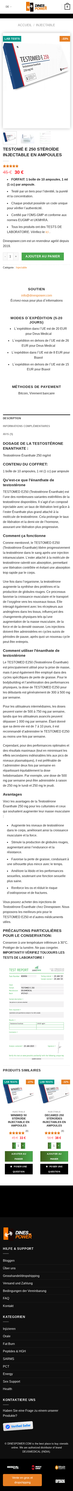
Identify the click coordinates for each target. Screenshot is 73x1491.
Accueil (25, 25)
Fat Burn (9, 1343)
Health (7, 1389)
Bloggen (9, 1260)
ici (47, 232)
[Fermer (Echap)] (4, 1189)
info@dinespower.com (36, 295)
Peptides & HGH (14, 1351)
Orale (7, 1336)
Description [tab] (12, 418)
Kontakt (8, 1306)
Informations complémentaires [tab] (26, 426)
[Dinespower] (36, 7)
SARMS (8, 1359)
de (7, 6)
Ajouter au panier (43, 256)
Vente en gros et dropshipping (22, 1480)
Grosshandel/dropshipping (21, 1275)
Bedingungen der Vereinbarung (24, 1291)
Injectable (45, 25)
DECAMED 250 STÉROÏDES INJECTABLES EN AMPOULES (54, 1120)
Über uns (9, 1268)
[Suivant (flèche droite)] (14, 1206)
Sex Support (11, 1381)
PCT (6, 1366)
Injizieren (9, 1328)
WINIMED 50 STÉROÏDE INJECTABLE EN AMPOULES (18, 1120)
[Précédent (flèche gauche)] (4, 1206)
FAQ (6, 1298)
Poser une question (20, 1169)
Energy (8, 1374)
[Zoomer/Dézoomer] (14, 1189)
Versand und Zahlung (18, 1283)
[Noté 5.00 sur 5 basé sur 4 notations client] (36, 166)
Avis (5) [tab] (8, 434)
